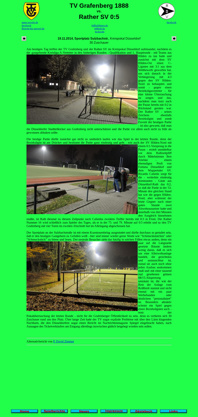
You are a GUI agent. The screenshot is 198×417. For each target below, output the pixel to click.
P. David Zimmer (63, 341)
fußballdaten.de (99, 25)
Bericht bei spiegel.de (33, 28)
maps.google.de (30, 22)
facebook (26, 25)
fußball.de (99, 28)
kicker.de (99, 31)
